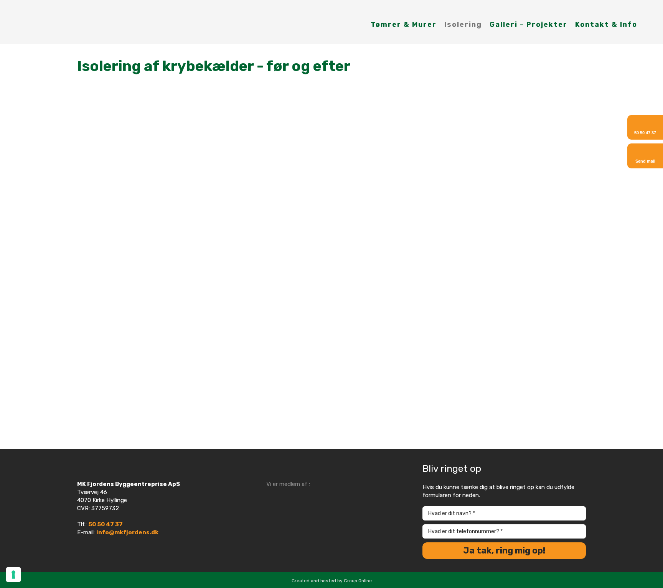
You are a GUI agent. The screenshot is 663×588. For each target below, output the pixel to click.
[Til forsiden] (55, 22)
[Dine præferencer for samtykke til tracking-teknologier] (13, 574)
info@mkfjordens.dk (127, 532)
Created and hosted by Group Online (332, 580)
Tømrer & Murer (404, 24)
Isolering (463, 24)
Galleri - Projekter (528, 24)
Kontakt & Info (606, 24)
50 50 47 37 (105, 524)
